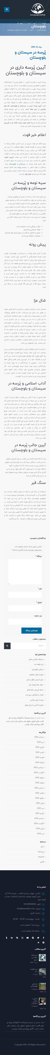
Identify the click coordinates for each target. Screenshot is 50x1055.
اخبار (42, 846)
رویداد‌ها (41, 852)
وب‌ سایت (38, 616)
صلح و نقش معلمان (36, 674)
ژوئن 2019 (40, 828)
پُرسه (19, 167)
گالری (42, 862)
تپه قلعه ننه (38, 664)
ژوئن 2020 (40, 803)
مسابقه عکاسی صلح (36, 659)
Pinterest (33, 938)
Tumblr (6, 938)
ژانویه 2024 (39, 762)
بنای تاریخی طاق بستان (35, 679)
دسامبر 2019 (39, 818)
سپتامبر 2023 (39, 767)
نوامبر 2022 (39, 793)
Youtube (28, 938)
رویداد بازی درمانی (36, 700)
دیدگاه (39, 556)
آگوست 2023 (39, 772)
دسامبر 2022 (39, 788)
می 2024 (40, 742)
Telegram (38, 942)
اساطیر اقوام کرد (37, 669)
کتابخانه (41, 857)
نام (40, 589)
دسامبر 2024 (39, 737)
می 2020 (40, 808)
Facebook (43, 938)
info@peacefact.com (26, 908)
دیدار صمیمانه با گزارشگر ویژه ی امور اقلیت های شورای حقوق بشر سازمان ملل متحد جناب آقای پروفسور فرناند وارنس (25, 721)
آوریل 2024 (39, 747)
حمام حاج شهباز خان (36, 685)
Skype (17, 938)
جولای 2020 (39, 798)
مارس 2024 (40, 752)
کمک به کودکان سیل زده (34, 695)
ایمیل (39, 602)
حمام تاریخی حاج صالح (35, 690)
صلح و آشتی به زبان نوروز (34, 705)
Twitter (38, 938)
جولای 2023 (39, 777)
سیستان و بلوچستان (17, 164)
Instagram (22, 938)
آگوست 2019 (39, 823)
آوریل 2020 (39, 813)
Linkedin (12, 938)
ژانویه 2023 (39, 783)
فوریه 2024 (39, 757)
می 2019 (40, 833)
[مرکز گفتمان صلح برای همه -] (38, 9)
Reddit (43, 942)
